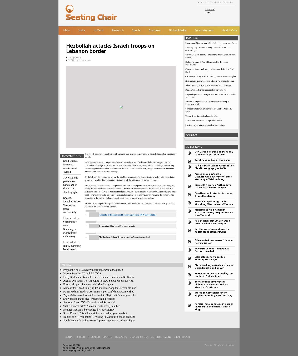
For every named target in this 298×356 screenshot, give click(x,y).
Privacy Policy (214, 2)
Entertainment (204, 30)
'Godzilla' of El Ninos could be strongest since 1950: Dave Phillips (127, 214)
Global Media (177, 30)
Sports (136, 30)
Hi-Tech (98, 30)
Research (118, 30)
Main (66, 30)
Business (155, 30)
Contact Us (227, 2)
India (81, 30)
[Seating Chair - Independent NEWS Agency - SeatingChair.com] (98, 12)
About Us (202, 2)
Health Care (229, 30)
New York (210, 9)
